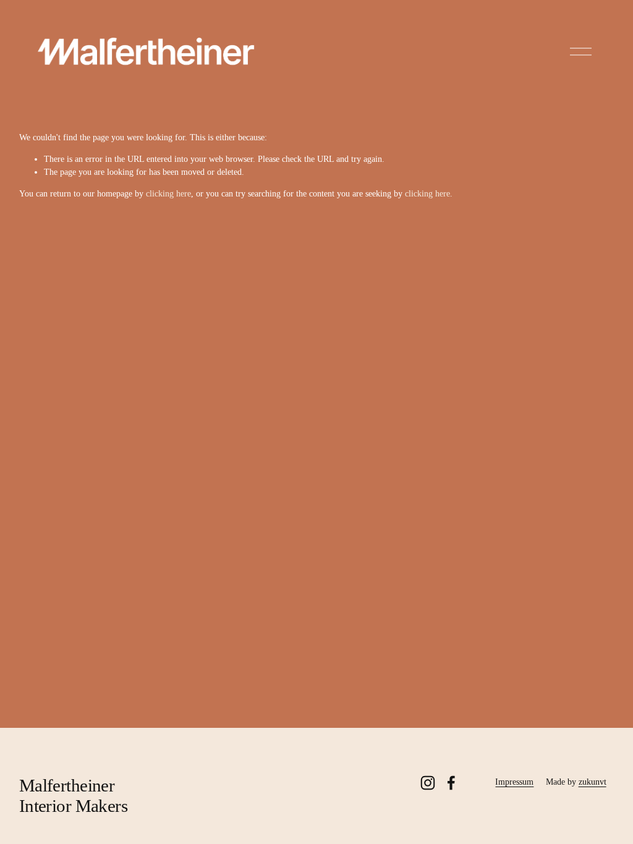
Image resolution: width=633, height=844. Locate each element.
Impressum (514, 782)
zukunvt (592, 782)
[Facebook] (451, 782)
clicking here (168, 193)
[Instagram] (427, 782)
